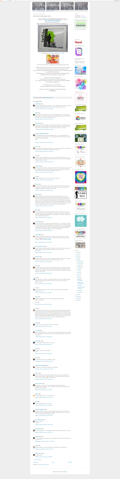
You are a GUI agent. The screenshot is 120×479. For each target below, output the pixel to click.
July (78, 270)
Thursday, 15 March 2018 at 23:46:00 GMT (44, 190)
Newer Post (35, 462)
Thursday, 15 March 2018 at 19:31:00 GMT (44, 161)
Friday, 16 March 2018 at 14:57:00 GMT (43, 326)
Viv (36, 287)
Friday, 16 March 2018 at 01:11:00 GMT (43, 242)
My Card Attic (38, 250)
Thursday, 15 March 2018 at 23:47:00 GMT (44, 205)
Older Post (70, 462)
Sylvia (36, 296)
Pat (36, 308)
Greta (36, 357)
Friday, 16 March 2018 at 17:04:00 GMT (43, 336)
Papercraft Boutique (39, 409)
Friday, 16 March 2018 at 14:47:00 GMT (43, 304)
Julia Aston (37, 123)
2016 (77, 296)
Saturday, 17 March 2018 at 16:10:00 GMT (44, 369)
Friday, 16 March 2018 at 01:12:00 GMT (43, 252)
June (78, 272)
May (78, 274)
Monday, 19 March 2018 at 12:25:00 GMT (44, 432)
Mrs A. (36, 146)
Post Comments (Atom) (44, 464)
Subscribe (81, 25)
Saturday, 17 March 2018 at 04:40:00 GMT (44, 361)
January (79, 292)
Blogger (65, 471)
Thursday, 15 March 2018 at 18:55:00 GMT (44, 142)
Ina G (36, 265)
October (79, 265)
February (79, 290)
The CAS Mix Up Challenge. (53, 20)
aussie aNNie (38, 234)
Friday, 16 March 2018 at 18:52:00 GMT (43, 344)
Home (53, 462)
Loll (36, 155)
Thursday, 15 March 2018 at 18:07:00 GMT (44, 108)
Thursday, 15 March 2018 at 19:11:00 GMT (44, 151)
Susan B (37, 194)
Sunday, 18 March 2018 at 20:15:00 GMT (43, 405)
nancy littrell (38, 221)
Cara (36, 401)
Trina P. (36, 373)
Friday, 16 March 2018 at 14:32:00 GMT (43, 292)
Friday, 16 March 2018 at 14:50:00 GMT (43, 318)
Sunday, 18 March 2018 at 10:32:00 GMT (43, 397)
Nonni (36, 445)
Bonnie (36, 184)
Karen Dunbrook (38, 419)
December (79, 261)
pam (36, 348)
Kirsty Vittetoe (38, 453)
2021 (77, 254)
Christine (37, 256)
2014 (77, 300)
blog (51, 79)
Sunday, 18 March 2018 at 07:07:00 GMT (43, 389)
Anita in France (38, 383)
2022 (77, 252)
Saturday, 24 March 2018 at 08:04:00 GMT (44, 449)
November (79, 263)
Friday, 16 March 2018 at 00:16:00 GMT (43, 217)
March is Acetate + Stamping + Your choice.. (56, 53)
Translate (84, 17)
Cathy (36, 112)
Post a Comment (37, 459)
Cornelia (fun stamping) (40, 365)
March (78, 277)
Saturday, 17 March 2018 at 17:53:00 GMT (44, 379)
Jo (35, 277)
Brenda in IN (38, 436)
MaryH (36, 210)
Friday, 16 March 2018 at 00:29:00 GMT (43, 230)
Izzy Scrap (37, 330)
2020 (77, 256)
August (79, 268)
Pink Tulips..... (80, 285)
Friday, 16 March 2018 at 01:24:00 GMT (43, 261)
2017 (77, 294)
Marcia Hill (37, 166)
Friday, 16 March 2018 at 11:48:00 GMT (43, 283)
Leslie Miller (38, 340)
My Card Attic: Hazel (39, 246)
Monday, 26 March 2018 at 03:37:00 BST (43, 456)
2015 (77, 298)
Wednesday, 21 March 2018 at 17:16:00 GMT (44, 441)
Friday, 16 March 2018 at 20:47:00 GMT (43, 353)
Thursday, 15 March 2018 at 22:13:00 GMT (44, 172)
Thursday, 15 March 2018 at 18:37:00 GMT (44, 119)
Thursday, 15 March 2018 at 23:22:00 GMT (44, 179)
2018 (77, 259)
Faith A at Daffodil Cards (40, 133)
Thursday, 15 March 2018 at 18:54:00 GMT (44, 129)
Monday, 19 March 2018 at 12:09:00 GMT (44, 424)
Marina (36, 393)
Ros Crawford (38, 428)
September (79, 266)
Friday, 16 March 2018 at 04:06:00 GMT (43, 273)
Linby (36, 322)
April (78, 275)
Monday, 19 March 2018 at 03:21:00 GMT (44, 415)
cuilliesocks (37, 103)
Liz (35, 176)
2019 (77, 257)
